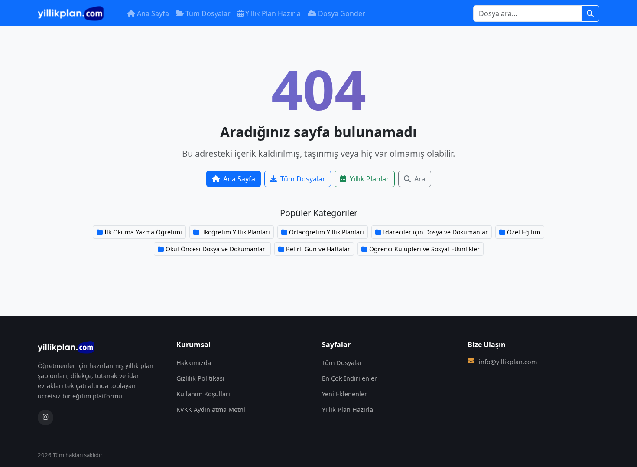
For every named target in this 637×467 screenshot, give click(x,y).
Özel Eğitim (523, 232)
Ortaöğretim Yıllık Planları (326, 232)
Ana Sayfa (153, 13)
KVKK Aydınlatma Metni (210, 409)
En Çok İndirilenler (349, 378)
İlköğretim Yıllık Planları (235, 232)
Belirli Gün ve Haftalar (318, 249)
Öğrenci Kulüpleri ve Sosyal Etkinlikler (424, 249)
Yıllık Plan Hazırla (273, 13)
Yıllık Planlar (369, 179)
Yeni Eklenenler (344, 394)
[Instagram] (45, 417)
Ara (420, 179)
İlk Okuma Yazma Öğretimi (143, 232)
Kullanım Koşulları (203, 394)
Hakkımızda (193, 362)
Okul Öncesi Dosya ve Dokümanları (216, 249)
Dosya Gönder (341, 13)
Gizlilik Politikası (200, 378)
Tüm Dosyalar (208, 13)
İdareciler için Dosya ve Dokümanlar (435, 232)
